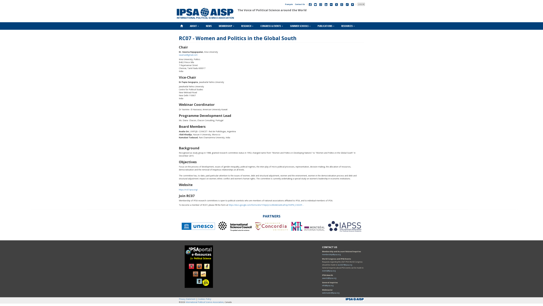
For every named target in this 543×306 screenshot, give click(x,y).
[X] (336, 4)
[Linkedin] (326, 4)
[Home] (205, 7)
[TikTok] (347, 4)
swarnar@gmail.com (188, 55)
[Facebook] (310, 4)
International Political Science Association (205, 302)
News (209, 26)
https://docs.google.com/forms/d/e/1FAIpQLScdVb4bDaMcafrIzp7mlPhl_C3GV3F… (266, 205)
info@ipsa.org (327, 285)
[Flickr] (331, 4)
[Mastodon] (353, 4)
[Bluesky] (315, 4)
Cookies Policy (204, 299)
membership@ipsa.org (331, 254)
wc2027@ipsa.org (345, 265)
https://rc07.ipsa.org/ (188, 189)
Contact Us (300, 4)
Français (289, 4)
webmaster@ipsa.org (330, 293)
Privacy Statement (187, 299)
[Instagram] (320, 4)
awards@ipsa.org (329, 278)
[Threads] (341, 4)
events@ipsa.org (329, 271)
